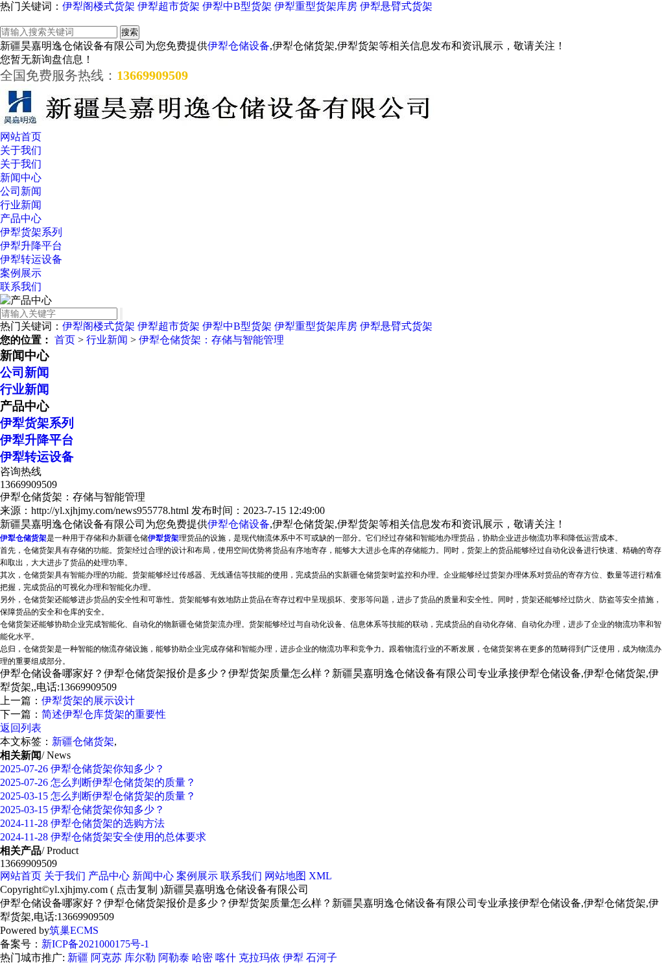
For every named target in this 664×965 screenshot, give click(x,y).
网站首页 (21, 136)
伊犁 (293, 957)
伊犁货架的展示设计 (88, 700)
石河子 (321, 957)
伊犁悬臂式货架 (396, 6)
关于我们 (21, 150)
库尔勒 (140, 957)
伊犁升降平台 (31, 245)
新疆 (77, 957)
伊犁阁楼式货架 (98, 6)
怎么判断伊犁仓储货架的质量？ (98, 782)
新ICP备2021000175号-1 (95, 943)
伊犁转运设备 (31, 259)
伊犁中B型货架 (237, 6)
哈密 (202, 957)
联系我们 (21, 286)
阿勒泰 (173, 957)
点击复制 (137, 889)
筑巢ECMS (74, 930)
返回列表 (21, 727)
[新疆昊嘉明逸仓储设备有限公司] (217, 124)
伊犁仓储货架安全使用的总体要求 (103, 836)
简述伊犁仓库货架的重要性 (104, 714)
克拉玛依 (259, 957)
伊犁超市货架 (168, 6)
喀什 (225, 957)
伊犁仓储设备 (239, 45)
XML (320, 875)
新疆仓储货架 (83, 741)
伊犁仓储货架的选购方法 (82, 823)
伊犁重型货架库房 (315, 6)
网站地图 (285, 875)
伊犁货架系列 (31, 232)
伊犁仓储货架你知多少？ (82, 768)
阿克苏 (106, 957)
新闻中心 (21, 177)
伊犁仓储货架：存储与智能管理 (211, 339)
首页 (64, 339)
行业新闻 (21, 204)
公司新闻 (21, 191)
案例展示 (21, 272)
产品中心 (21, 218)
